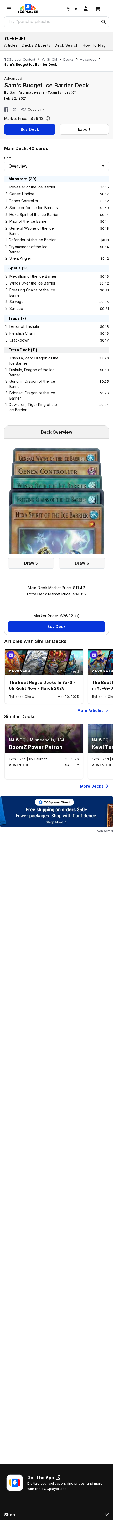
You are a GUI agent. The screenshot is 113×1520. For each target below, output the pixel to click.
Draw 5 (31, 563)
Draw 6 (82, 563)
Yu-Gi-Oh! (14, 38)
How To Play (94, 45)
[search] (51, 21)
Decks (68, 59)
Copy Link (36, 109)
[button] (103, 22)
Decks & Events (36, 45)
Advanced (88, 59)
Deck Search (66, 45)
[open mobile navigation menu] (9, 8)
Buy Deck (30, 129)
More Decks (92, 786)
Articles (11, 45)
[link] (27, 8)
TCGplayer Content (19, 59)
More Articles (90, 710)
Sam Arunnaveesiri (27, 92)
